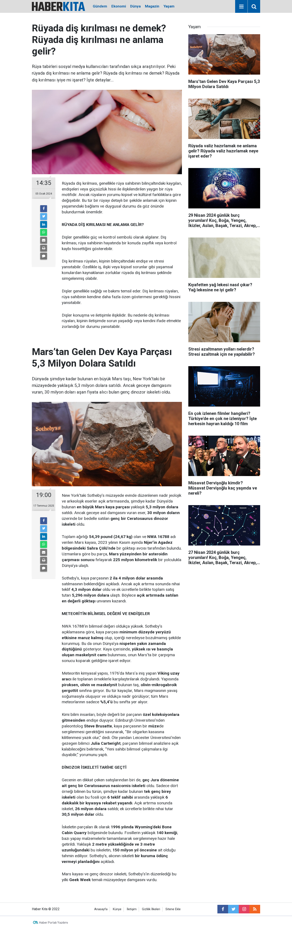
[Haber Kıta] (58, 6)
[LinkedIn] (43, 224)
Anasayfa (101, 909)
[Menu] (241, 7)
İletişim (132, 909)
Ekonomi (118, 6)
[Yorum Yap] (43, 256)
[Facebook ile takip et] (222, 909)
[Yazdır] (43, 248)
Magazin (152, 6)
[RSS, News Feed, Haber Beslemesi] (254, 909)
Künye (117, 909)
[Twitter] (43, 216)
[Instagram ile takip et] (244, 909)
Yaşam (169, 6)
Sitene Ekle (173, 909)
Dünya (135, 6)
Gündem (100, 6)
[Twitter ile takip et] (233, 909)
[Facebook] (43, 208)
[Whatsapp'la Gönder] (43, 232)
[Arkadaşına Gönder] (43, 240)
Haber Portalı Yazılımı (53, 922)
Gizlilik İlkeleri (151, 909)
